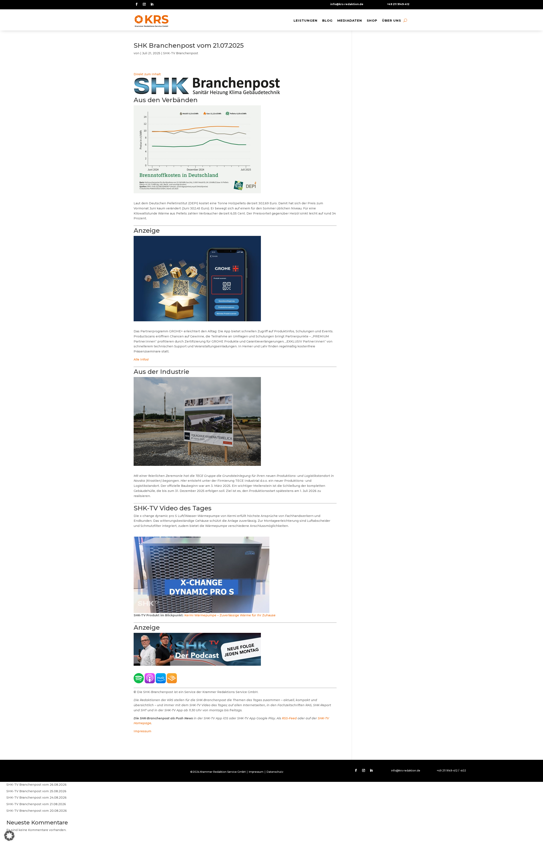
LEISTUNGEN (306, 20)
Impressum (142, 731)
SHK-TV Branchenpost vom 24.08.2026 (36, 797)
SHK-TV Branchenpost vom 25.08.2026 (36, 791)
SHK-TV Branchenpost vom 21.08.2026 (36, 804)
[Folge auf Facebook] (137, 4)
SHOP (372, 20)
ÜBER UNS (391, 20)
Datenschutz (275, 771)
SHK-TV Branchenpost (180, 53)
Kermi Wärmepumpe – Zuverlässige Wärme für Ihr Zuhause (230, 615)
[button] (9, 835)
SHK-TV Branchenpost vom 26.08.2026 (36, 785)
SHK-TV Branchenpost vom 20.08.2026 (36, 811)
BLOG (327, 20)
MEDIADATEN (349, 20)
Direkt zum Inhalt (147, 74)
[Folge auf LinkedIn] (152, 4)
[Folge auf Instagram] (144, 4)
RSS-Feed (289, 718)
